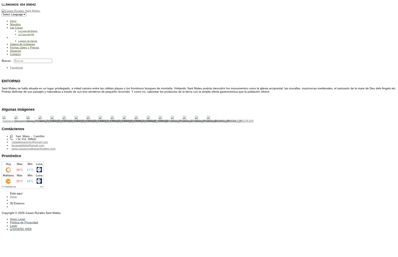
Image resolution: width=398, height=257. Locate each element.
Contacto (15, 54)
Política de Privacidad (24, 222)
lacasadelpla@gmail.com (28, 145)
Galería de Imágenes (22, 44)
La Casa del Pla (26, 34)
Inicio (13, 21)
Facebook (16, 67)
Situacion (15, 50)
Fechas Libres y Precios (24, 47)
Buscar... (7, 60)
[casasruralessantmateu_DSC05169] (230, 120)
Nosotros (15, 24)
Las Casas (16, 27)
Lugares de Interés (27, 41)
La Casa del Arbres (28, 31)
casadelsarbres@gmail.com (30, 142)
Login (13, 225)
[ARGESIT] (21, 229)
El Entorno (16, 37)
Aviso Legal (17, 219)
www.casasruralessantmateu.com (34, 148)
